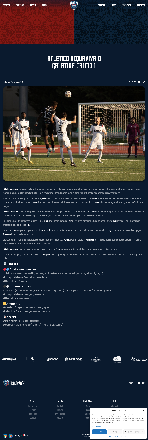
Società (33, 401)
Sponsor (101, 5)
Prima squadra (60, 414)
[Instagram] (143, 383)
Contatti (141, 5)
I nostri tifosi (32, 414)
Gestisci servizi (96, 426)
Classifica (60, 410)
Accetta (99, 432)
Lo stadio (33, 410)
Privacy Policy (123, 436)
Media (33, 5)
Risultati (60, 406)
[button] (144, 410)
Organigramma (33, 406)
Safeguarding (115, 406)
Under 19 (60, 418)
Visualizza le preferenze (134, 432)
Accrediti (126, 5)
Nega (115, 432)
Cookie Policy (113, 436)
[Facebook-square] (138, 383)
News (44, 5)
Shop (114, 5)
